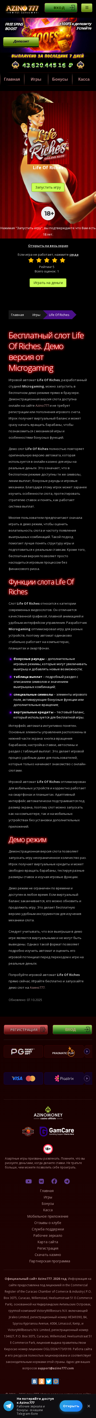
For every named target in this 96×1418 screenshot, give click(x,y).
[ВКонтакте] (34, 1381)
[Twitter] (49, 1381)
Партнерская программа (49, 1261)
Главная (12, 79)
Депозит (21, 41)
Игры (36, 79)
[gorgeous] (62, 260)
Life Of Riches (59, 315)
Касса (48, 1210)
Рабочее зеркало (47, 1235)
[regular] (46, 260)
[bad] (31, 260)
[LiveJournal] (63, 1381)
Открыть (71, 1406)
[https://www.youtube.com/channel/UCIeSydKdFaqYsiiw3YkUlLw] (28, 1181)
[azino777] (41, 1181)
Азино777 (37, 987)
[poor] (39, 260)
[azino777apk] (67, 1181)
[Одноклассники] (42, 1381)
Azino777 (42, 405)
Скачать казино (48, 1254)
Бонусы (60, 79)
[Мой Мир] (56, 1381)
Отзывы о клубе (47, 1222)
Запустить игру (48, 187)
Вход (59, 7)
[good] (54, 260)
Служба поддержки (48, 1229)
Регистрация (24, 1029)
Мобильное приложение (47, 1216)
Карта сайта (47, 1241)
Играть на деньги (48, 282)
